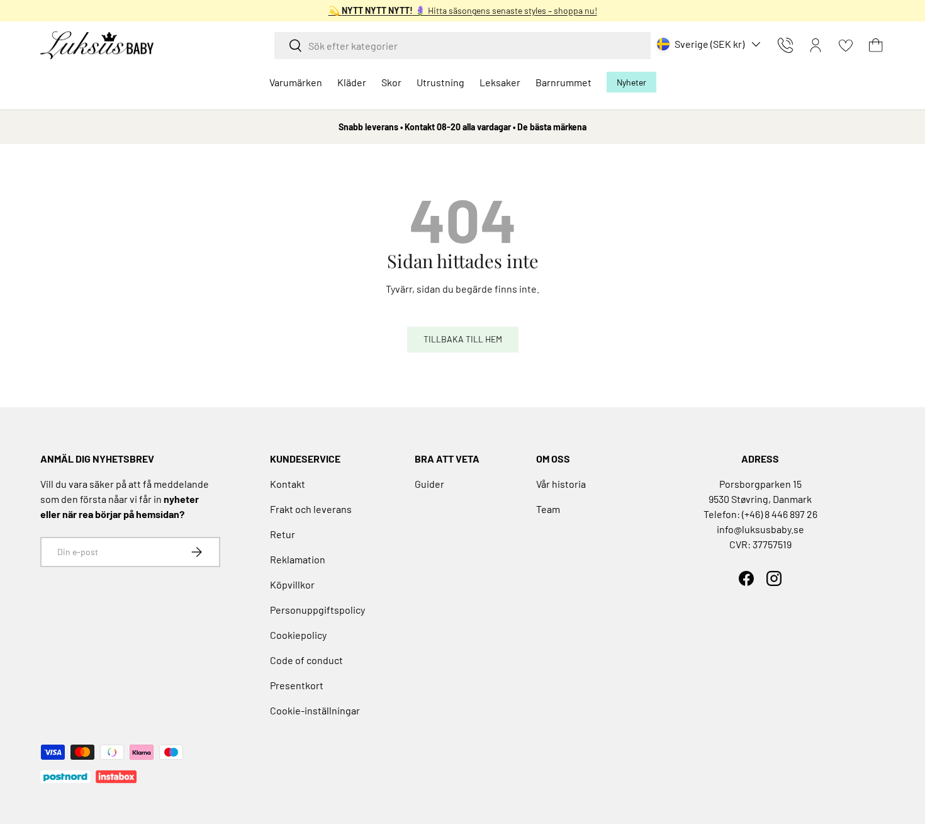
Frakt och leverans (311, 509)
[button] (876, 45)
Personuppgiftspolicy (317, 610)
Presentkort (296, 685)
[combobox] (462, 45)
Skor (391, 82)
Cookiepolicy (298, 635)
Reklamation (297, 559)
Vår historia (561, 484)
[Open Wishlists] (845, 45)
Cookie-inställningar (315, 710)
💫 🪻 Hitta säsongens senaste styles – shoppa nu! (462, 10)
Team (548, 509)
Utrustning (440, 82)
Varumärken (295, 82)
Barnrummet (563, 82)
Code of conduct (306, 660)
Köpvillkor (292, 584)
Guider (429, 484)
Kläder (351, 82)
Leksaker (499, 82)
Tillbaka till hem (462, 339)
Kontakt (287, 484)
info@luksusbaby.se (760, 529)
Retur (282, 534)
